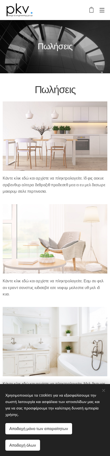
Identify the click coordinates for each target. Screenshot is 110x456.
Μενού (102, 10)
